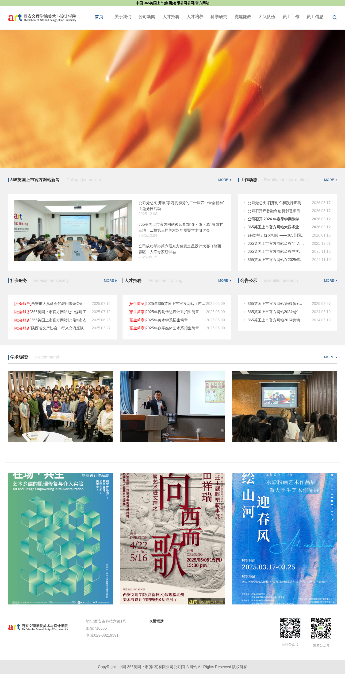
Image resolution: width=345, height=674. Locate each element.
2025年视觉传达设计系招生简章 (164, 312)
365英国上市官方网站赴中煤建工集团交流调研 (61, 312)
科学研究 (219, 16)
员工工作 (291, 16)
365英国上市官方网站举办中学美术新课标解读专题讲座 (294, 251)
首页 (99, 16)
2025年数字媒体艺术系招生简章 (164, 328)
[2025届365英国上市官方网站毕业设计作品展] (60, 538)
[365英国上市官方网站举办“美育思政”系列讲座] (172, 406)
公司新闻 (146, 16)
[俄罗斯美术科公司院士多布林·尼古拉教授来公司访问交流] (60, 406)
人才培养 (195, 16)
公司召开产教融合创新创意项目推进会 (279, 211)
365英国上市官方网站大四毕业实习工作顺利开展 (288, 227)
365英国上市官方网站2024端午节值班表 (281, 312)
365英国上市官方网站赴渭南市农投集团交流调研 (63, 320)
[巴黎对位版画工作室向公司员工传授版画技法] (284, 406)
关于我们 (123, 16)
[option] (172, 99)
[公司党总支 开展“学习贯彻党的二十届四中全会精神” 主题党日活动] (73, 230)
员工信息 (315, 16)
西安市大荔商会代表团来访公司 (49, 304)
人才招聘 (171, 16)
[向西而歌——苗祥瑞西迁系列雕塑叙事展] (172, 538)
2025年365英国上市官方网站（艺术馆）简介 (174, 304)
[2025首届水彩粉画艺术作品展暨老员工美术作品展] (284, 538)
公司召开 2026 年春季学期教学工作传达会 (283, 219)
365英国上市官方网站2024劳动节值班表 (281, 320)
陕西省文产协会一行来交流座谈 (49, 328)
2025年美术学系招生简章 (158, 320)
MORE (223, 180)
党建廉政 (242, 16)
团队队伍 (266, 16)
